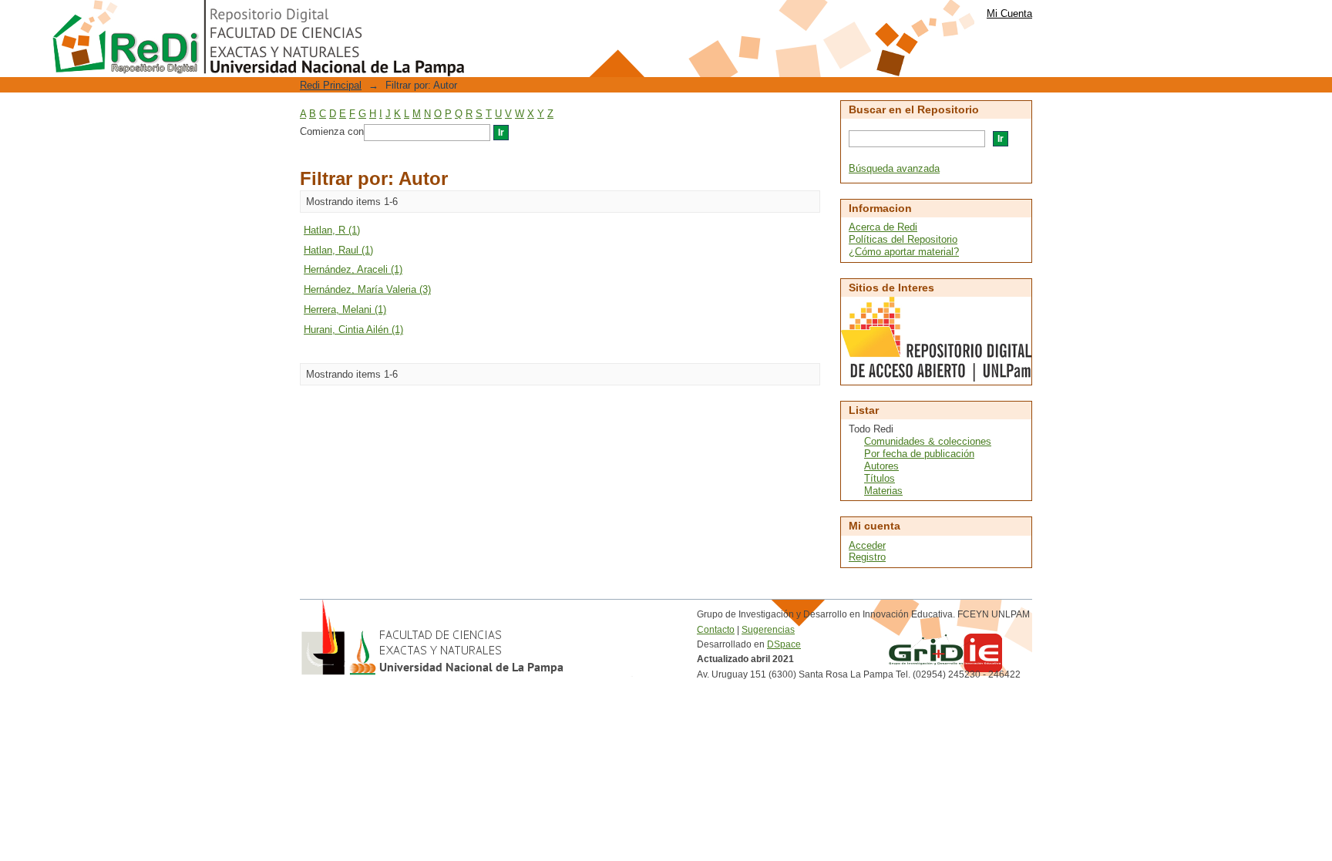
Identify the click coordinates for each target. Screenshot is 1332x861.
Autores (881, 466)
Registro (867, 557)
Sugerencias (768, 629)
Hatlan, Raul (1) (338, 250)
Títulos (879, 478)
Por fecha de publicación (919, 453)
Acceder (867, 545)
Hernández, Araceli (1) (353, 269)
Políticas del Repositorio (903, 239)
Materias (883, 490)
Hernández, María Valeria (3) (367, 289)
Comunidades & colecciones (927, 441)
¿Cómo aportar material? (904, 251)
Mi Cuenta (1009, 13)
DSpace (784, 644)
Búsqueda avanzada (894, 168)
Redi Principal (331, 85)
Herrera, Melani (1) (345, 309)
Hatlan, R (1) (332, 230)
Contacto (716, 629)
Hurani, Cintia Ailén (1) (353, 329)
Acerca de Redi (883, 227)
